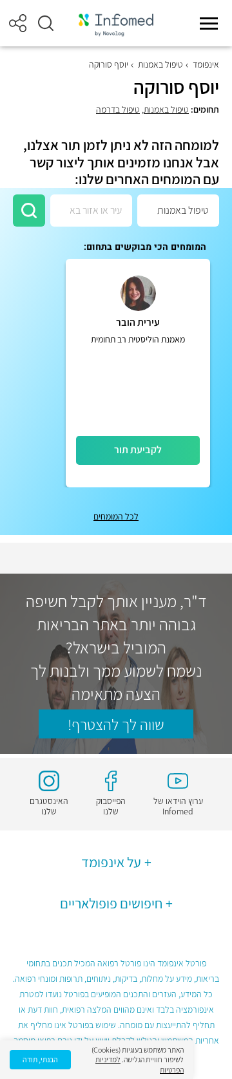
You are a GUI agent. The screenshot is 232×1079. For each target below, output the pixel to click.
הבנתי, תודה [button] (40, 1059)
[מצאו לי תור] (29, 210)
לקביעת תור (138, 449)
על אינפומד (111, 862)
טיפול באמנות (160, 64)
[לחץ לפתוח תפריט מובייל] (209, 23)
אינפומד (206, 64)
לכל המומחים (116, 516)
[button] (46, 23)
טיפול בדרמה (118, 109)
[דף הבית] (116, 23)
